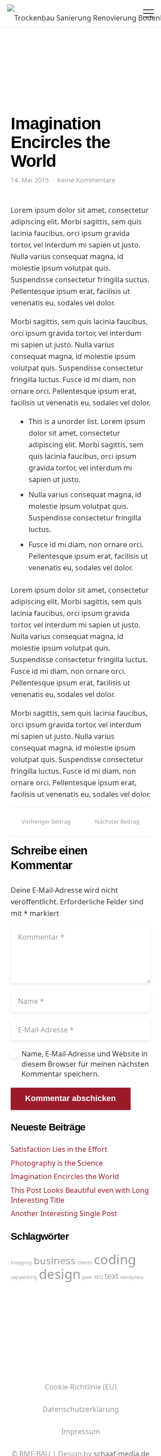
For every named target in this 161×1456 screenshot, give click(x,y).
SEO (98, 1277)
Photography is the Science (57, 1163)
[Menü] (147, 13)
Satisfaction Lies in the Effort (59, 1149)
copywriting (24, 1277)
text (112, 1275)
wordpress (132, 1277)
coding (115, 1259)
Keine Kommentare (86, 180)
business (55, 1260)
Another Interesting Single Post (64, 1213)
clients (84, 1262)
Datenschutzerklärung (80, 1409)
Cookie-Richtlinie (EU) (81, 1387)
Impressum (80, 1431)
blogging (21, 1262)
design (59, 1274)
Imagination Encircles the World (65, 1176)
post (87, 1277)
